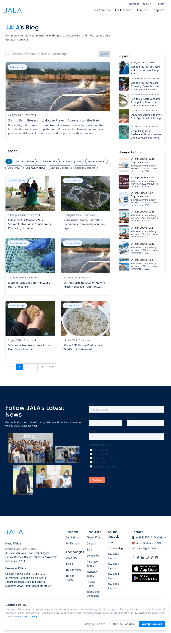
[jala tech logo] (13, 10)
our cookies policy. (27, 616)
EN (147, 3)
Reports (159, 10)
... (34, 366)
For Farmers (123, 10)
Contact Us (93, 555)
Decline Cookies (123, 624)
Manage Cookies (94, 624)
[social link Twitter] (138, 557)
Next (51, 366)
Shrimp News (73, 569)
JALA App (71, 557)
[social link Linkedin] (142, 557)
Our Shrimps (102, 10)
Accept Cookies (152, 624)
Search (104, 53)
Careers (91, 543)
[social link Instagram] (147, 557)
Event (111, 542)
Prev (10, 366)
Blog (89, 549)
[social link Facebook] (133, 557)
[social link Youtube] (156, 557)
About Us (142, 10)
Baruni (69, 563)
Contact (134, 4)
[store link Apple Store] (145, 568)
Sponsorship (115, 548)
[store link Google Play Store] (145, 578)
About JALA (94, 537)
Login (161, 4)
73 (41, 366)
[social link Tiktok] (152, 557)
